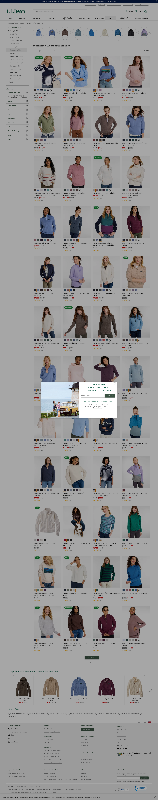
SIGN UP (110, 396)
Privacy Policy (97, 408)
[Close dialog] (114, 383)
